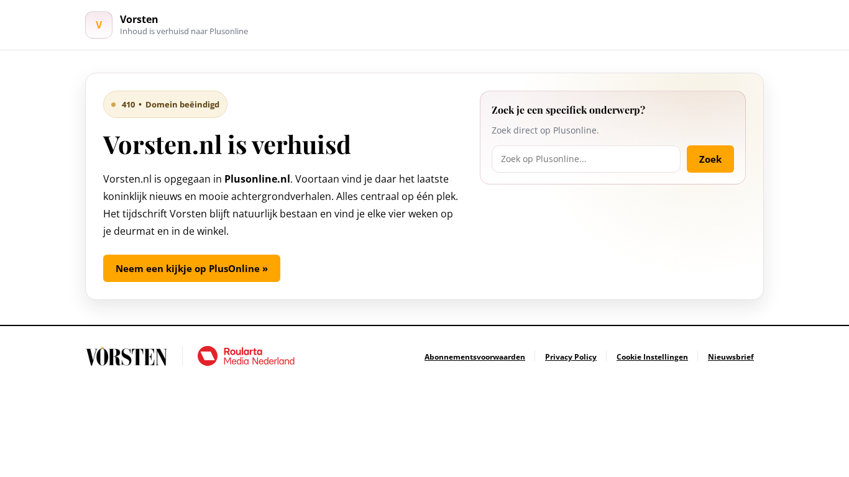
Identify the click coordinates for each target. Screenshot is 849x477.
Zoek (710, 159)
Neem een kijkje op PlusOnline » (192, 268)
